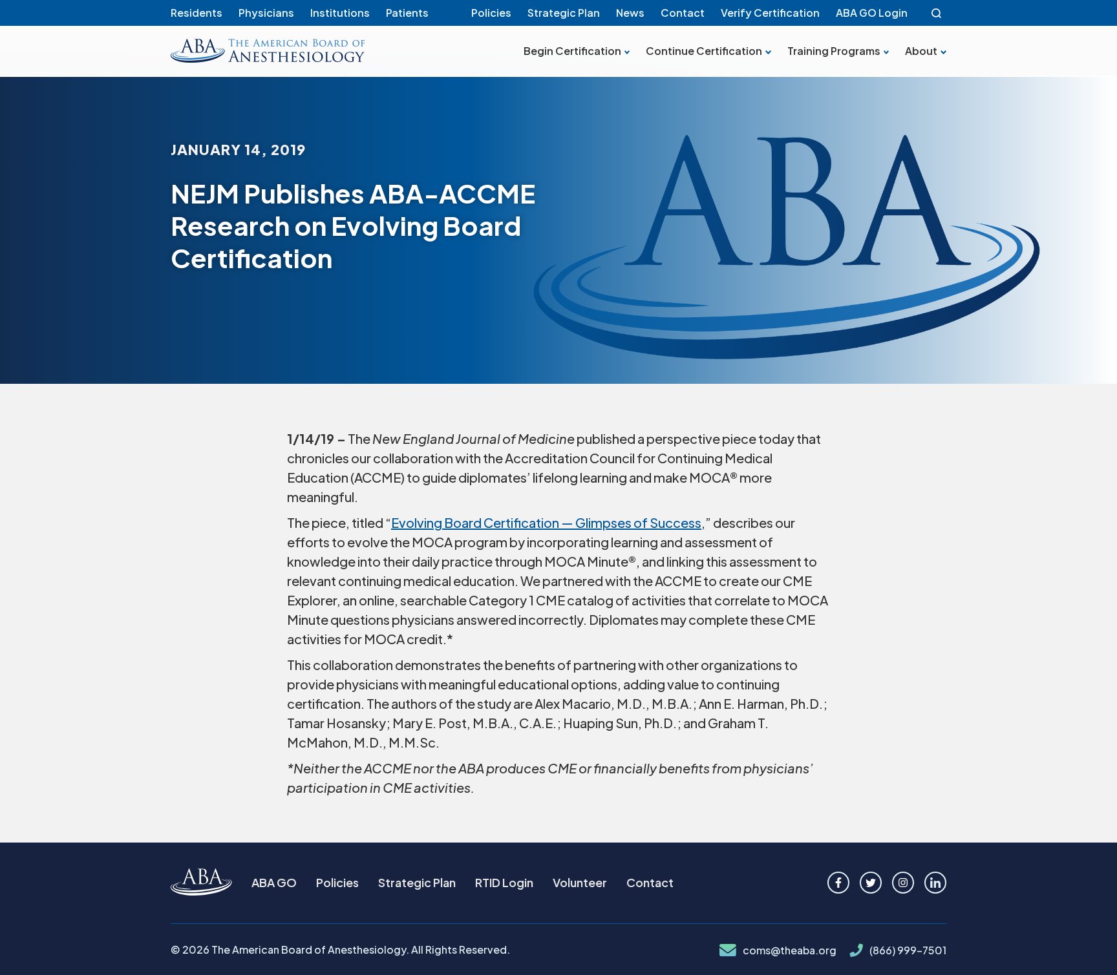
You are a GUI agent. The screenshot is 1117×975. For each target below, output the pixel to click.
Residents (196, 12)
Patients (407, 12)
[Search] (936, 13)
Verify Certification (770, 12)
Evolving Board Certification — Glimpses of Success (546, 522)
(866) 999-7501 (907, 950)
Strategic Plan (563, 12)
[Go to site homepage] (201, 882)
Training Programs (833, 51)
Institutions (340, 12)
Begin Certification (572, 51)
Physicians (266, 12)
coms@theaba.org (789, 950)
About (921, 51)
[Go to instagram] (903, 883)
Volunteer (580, 882)
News (630, 12)
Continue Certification (704, 51)
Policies (491, 12)
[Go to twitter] (871, 883)
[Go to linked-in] (935, 883)
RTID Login (504, 882)
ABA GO (274, 882)
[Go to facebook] (838, 883)
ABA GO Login (872, 12)
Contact (683, 12)
